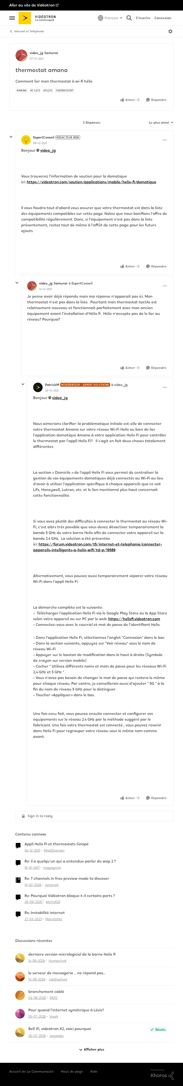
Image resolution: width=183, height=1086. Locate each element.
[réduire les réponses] (11, 137)
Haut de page (72, 1071)
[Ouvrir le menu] (170, 31)
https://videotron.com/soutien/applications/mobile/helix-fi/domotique (91, 181)
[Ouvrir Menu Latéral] (12, 18)
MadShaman (54, 850)
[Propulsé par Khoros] (162, 1074)
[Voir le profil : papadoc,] (20, 1032)
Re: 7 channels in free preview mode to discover (67, 878)
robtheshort (58, 979)
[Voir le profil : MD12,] (20, 995)
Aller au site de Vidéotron (32, 5)
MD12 (53, 998)
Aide (93, 1071)
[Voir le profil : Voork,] (20, 1014)
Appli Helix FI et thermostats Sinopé (57, 844)
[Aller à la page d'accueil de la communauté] (39, 18)
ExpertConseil (43, 137)
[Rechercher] (129, 18)
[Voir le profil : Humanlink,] (20, 958)
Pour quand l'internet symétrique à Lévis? (66, 1010)
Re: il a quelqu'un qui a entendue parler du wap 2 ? (70, 861)
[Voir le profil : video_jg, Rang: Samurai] (21, 55)
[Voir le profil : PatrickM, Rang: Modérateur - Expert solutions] (38, 387)
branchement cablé (46, 991)
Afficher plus (94, 1049)
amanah (52, 885)
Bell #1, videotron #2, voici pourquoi (59, 1028)
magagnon (52, 867)
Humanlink (57, 960)
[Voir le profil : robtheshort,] (20, 976)
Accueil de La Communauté (31, 1071)
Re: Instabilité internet (45, 912)
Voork (54, 1016)
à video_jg (119, 385)
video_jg (36, 53)
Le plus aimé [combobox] (161, 122)
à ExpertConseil (81, 283)
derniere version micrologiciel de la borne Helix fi (72, 954)
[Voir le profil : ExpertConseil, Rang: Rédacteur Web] (26, 140)
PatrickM (52, 385)
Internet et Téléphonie (29, 31)
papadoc (57, 1036)
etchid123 (53, 902)
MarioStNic (53, 919)
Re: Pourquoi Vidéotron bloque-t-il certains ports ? (70, 895)
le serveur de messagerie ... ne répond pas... (66, 973)
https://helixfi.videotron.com (134, 618)
